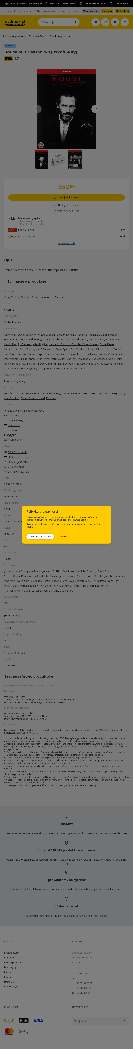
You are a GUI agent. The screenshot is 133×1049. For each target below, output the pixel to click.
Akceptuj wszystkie (40, 536)
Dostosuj (64, 536)
